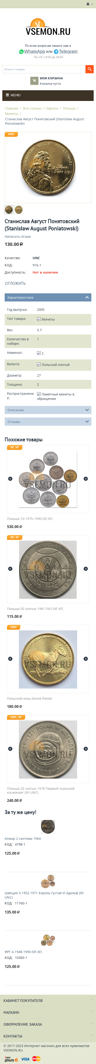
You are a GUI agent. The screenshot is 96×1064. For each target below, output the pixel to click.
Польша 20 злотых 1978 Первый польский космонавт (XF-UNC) (41, 791)
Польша (69, 108)
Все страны (32, 108)
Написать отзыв (18, 236)
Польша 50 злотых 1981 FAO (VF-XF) (35, 609)
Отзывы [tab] (13, 421)
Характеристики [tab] (20, 297)
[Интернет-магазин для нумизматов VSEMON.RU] (48, 26)
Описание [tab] (15, 410)
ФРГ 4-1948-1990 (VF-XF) (23, 952)
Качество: (13, 258)
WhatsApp (34, 51)
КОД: (9, 265)
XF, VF (14, 447)
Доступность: (15, 272)
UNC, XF (16, 717)
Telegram (68, 51)
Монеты (11, 113)
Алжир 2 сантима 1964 (23, 838)
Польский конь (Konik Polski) (29, 699)
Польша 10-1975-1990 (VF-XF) (29, 519)
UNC (11, 134)
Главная (11, 108)
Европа (52, 108)
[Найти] (90, 69)
